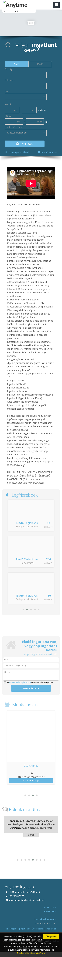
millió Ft (48, 526)
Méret (8, 115)
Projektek (14, 928)
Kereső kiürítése (48, 151)
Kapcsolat (51, 928)
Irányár (8, 104)
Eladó (16, 64)
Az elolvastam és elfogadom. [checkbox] (30, 682)
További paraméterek (18, 151)
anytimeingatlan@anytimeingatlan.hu (27, 900)
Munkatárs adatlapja (31, 780)
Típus (7, 91)
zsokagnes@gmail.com (33, 776)
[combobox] (26, 75)
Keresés (27, 143)
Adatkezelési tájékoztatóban (31, 953)
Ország (8, 69)
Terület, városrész (14, 127)
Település (9, 80)
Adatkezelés (50, 911)
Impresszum (50, 907)
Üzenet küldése (31, 688)
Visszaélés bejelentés (45, 919)
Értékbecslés (37, 928)
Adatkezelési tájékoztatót (20, 682)
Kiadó (40, 64)
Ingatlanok (25, 928)
